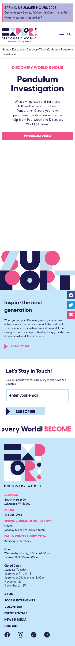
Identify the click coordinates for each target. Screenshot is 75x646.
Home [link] (5, 49)
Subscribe (25, 411)
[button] (61, 34)
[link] (19, 35)
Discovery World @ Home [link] (42, 49)
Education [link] (18, 49)
